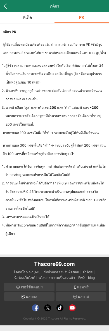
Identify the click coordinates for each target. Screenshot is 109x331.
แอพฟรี (83, 287)
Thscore (53, 318)
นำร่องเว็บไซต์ (24, 278)
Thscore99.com (54, 264)
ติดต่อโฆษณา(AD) (27, 272)
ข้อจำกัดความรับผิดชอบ (61, 272)
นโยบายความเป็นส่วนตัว (57, 278)
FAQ (81, 278)
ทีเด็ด (27, 17)
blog (91, 278)
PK (81, 17)
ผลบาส (83, 296)
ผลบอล (31, 296)
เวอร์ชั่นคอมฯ (31, 287)
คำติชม (87, 272)
